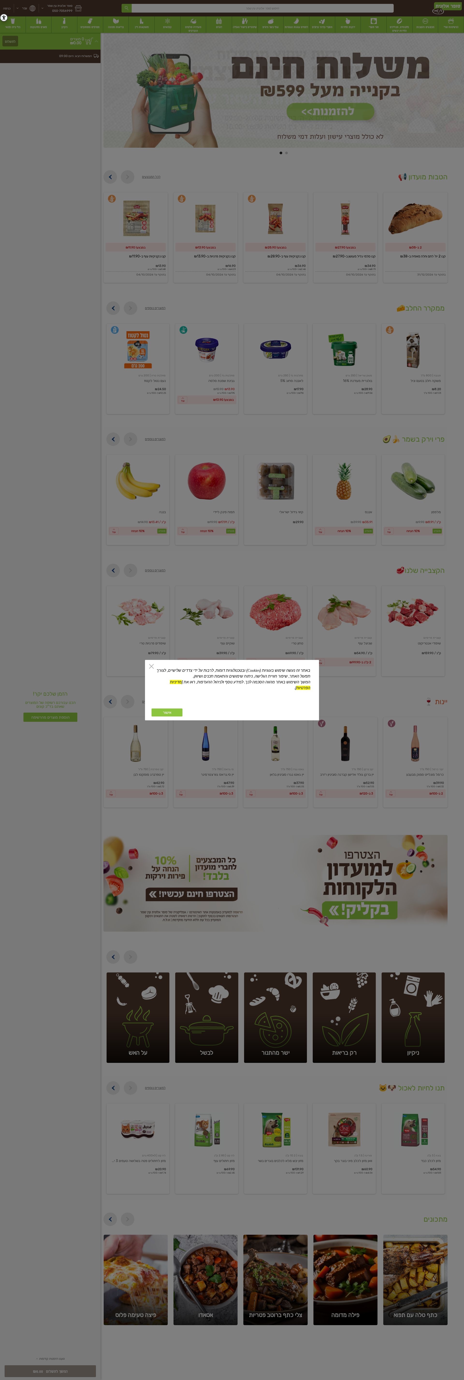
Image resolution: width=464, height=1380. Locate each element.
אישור (167, 712)
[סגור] (151, 667)
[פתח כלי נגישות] (4, 18)
